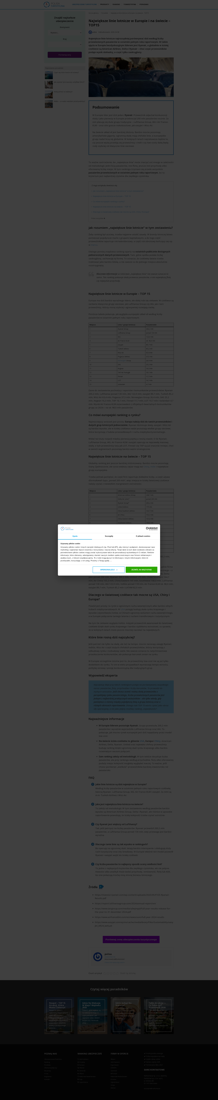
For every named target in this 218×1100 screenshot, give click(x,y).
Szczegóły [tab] (109, 536)
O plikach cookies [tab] (143, 536)
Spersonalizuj (107, 570)
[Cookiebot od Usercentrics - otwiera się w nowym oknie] (148, 528)
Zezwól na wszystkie (141, 570)
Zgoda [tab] (75, 536)
